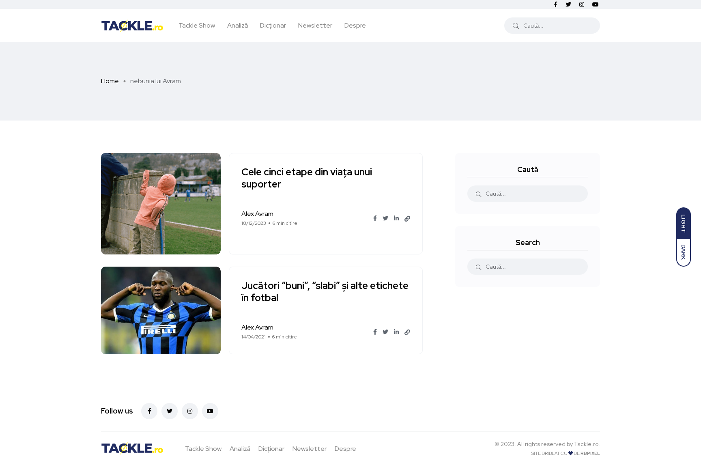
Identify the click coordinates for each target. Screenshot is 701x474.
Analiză (237, 25)
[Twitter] (169, 411)
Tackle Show (196, 25)
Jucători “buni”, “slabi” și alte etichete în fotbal (325, 292)
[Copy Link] (407, 218)
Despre (355, 25)
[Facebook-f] (149, 411)
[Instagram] (190, 411)
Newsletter (315, 25)
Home (110, 81)
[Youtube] (210, 411)
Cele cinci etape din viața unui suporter (306, 178)
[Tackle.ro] (132, 25)
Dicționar (273, 25)
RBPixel (590, 453)
